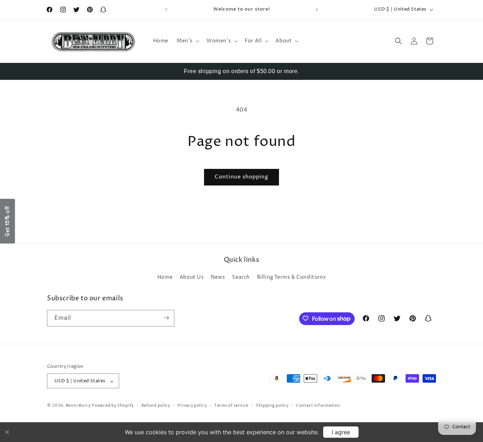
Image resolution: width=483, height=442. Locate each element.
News (218, 277)
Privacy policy (192, 405)
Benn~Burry (78, 405)
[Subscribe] (166, 318)
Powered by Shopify (113, 405)
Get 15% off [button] (7, 221)
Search (241, 277)
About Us (192, 277)
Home (165, 277)
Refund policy (155, 405)
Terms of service (231, 405)
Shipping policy (272, 405)
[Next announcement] (317, 9)
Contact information (318, 405)
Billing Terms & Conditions (291, 277)
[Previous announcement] (166, 9)
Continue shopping (241, 177)
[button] (187, 41)
